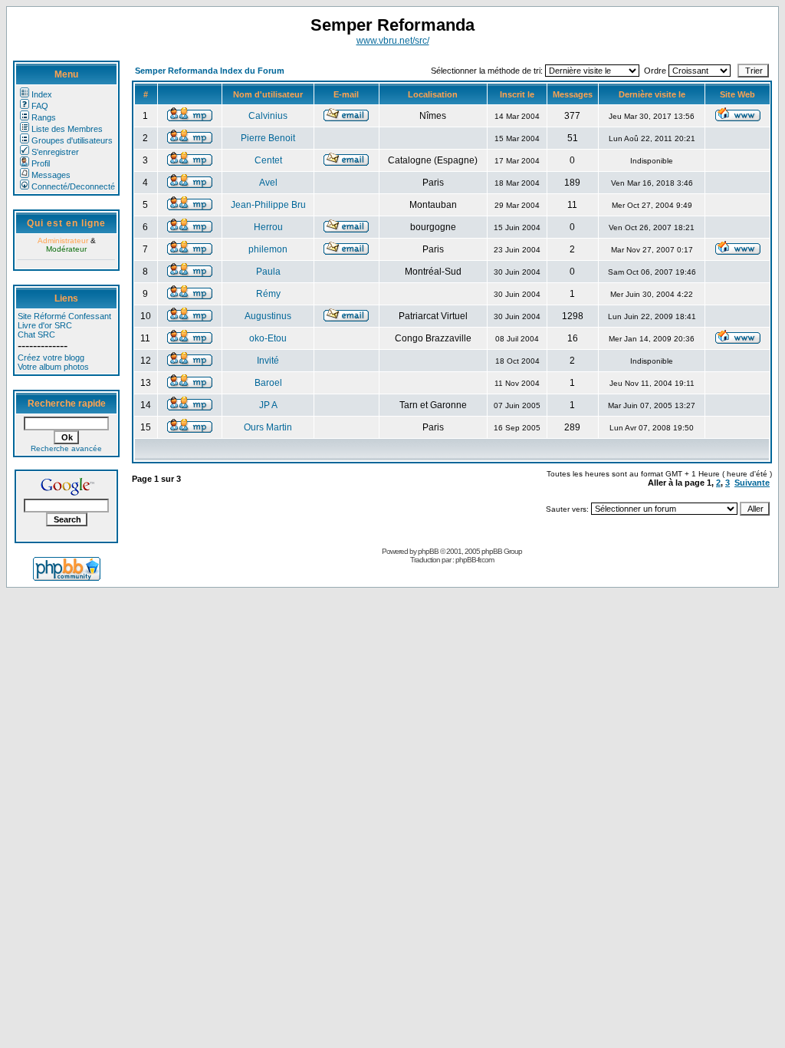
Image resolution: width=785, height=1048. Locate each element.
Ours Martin (268, 427)
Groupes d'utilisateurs (72, 140)
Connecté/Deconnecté (73, 186)
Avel (268, 182)
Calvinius (267, 115)
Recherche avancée (66, 448)
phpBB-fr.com (474, 559)
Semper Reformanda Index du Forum (209, 70)
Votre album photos (53, 366)
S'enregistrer (55, 152)
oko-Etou (268, 338)
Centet (268, 160)
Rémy (268, 293)
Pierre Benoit (268, 138)
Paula (268, 271)
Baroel (268, 382)
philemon (267, 249)
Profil (40, 163)
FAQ (39, 105)
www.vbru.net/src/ (392, 40)
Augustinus (268, 316)
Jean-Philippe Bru (268, 204)
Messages (51, 175)
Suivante (752, 482)
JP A (268, 405)
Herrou (268, 227)
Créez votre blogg (51, 357)
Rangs (43, 117)
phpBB (428, 551)
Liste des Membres (67, 128)
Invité (268, 360)
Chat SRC (36, 334)
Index (41, 94)
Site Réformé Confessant (64, 316)
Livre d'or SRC (45, 325)
